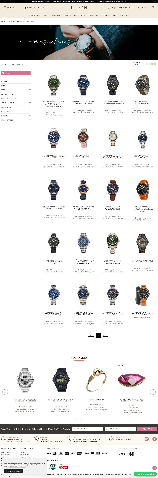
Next (153, 392)
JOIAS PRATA (79, 15)
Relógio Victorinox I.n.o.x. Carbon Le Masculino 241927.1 (142, 260)
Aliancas (56, 15)
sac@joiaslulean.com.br (123, 439)
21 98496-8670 (45, 439)
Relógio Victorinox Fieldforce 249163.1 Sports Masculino (142, 313)
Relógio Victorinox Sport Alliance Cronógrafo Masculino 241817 (83, 261)
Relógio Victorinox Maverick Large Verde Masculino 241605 (113, 261)
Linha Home (125, 15)
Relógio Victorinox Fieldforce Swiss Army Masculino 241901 (54, 313)
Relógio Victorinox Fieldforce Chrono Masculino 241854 (113, 208)
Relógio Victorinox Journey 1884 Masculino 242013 (83, 102)
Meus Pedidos (24, 454)
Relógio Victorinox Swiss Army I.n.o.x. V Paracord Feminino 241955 (83, 208)
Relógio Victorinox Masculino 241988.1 (142, 102)
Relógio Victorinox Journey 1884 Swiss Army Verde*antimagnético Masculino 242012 (54, 104)
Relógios (67, 15)
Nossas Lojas (5, 454)
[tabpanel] (25, 390)
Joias (46, 15)
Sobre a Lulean (6, 452)
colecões (105, 15)
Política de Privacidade (17, 467)
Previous (5, 392)
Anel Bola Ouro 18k (96, 399)
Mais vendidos (34, 15)
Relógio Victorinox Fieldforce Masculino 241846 (54, 261)
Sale (115, 15)
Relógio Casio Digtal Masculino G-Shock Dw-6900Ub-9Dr (61, 400)
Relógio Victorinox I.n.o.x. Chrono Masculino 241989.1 (113, 102)
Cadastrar (147, 429)
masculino (20, 21)
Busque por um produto (121, 7)
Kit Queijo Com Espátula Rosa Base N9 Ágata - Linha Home (132, 400)
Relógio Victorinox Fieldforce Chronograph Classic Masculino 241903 (113, 156)
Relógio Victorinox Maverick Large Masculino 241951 (83, 156)
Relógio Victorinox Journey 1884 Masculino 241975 (54, 207)
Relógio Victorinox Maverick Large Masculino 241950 (54, 156)
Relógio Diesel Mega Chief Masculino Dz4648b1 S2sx (25, 400)
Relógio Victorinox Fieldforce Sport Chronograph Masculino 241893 (143, 209)
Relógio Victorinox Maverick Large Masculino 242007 (142, 156)
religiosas (93, 15)
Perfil (22, 452)
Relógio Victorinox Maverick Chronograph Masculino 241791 (83, 313)
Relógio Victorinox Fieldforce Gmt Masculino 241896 (113, 313)
